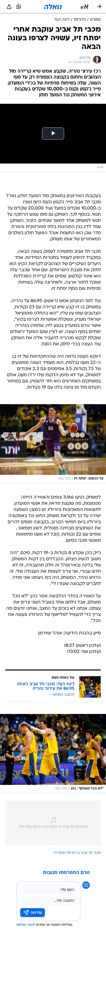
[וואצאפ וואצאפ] (18, 6)
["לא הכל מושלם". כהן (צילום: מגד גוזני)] (53, 753)
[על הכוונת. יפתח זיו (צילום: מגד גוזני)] (53, 443)
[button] (84, 6)
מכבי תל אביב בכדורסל (84, 853)
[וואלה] (53, 6)
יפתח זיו (60, 853)
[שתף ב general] (9, 6)
